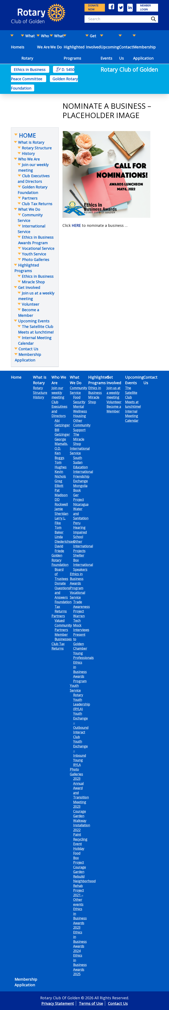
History (38, 397)
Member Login (145, 7)
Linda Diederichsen (65, 539)
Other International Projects (83, 546)
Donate (60, 583)
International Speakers (83, 567)
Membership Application (144, 52)
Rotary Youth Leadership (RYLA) (81, 702)
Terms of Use (91, 1003)
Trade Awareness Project (81, 606)
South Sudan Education (80, 462)
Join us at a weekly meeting (113, 392)
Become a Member (114, 409)
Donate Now (93, 7)
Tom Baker (59, 529)
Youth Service (75, 688)
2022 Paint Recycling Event (80, 837)
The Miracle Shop (78, 439)
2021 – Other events (78, 900)
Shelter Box (78, 557)
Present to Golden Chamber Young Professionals (83, 646)
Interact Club (79, 734)
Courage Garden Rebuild (79, 872)
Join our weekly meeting (58, 392)
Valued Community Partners (63, 625)
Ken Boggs (59, 455)
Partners (58, 616)
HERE (76, 225)
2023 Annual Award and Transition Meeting (81, 790)
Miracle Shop (93, 399)
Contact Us (126, 52)
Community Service (78, 390)
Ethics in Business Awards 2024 (80, 941)
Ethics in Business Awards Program (76, 581)
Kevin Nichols (60, 474)
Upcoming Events (110, 52)
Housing (79, 416)
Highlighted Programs (74, 52)
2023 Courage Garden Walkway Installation (81, 815)
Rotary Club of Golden (129, 69)
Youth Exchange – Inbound (80, 748)
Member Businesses (63, 637)
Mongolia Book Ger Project (80, 492)
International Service (80, 450)
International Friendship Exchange (83, 476)
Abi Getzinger (62, 423)
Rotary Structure (40, 390)
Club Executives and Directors (59, 409)
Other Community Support (81, 425)
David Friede (59, 548)
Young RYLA (78, 762)
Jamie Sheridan (61, 511)
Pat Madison (61, 492)
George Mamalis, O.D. (61, 444)
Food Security (79, 399)
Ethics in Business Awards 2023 (80, 918)
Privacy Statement (57, 1003)
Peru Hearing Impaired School (80, 530)
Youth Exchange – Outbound (80, 720)
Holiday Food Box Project (78, 855)
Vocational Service (77, 595)
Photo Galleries (76, 771)
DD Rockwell (61, 502)
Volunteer (114, 402)
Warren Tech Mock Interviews (81, 623)
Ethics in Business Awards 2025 (80, 964)
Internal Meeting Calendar (131, 416)
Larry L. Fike (60, 520)
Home (16, 377)
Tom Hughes (61, 464)
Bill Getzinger (62, 432)
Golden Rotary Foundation (60, 560)
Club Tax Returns (58, 646)
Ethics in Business (30, 69)
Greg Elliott (59, 483)
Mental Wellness (80, 409)
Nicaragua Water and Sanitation (80, 511)
